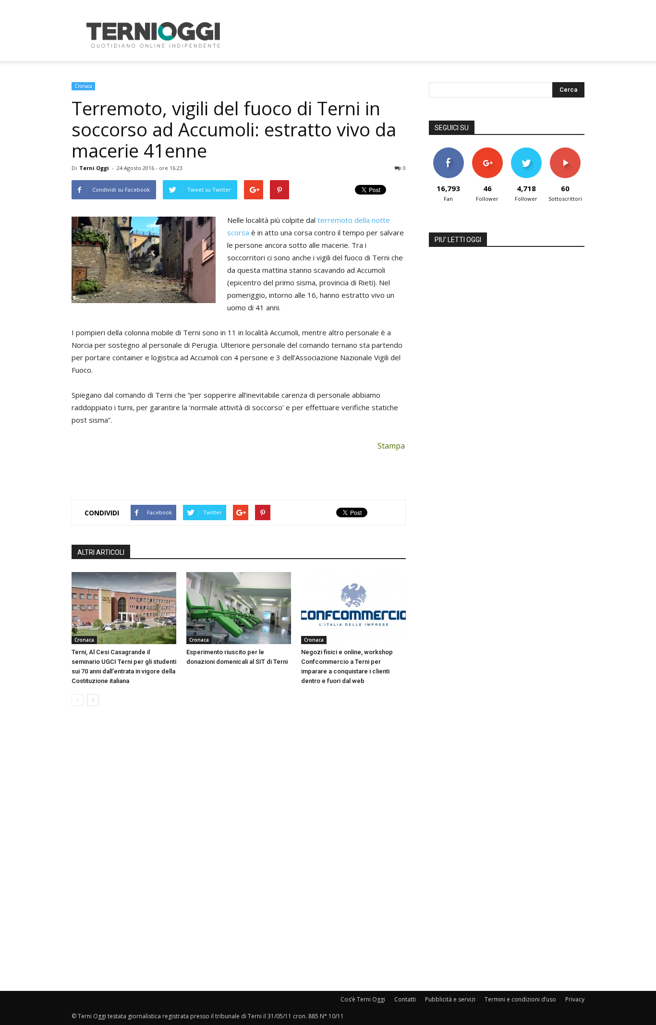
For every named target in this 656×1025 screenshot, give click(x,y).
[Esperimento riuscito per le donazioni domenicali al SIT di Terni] (238, 608)
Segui (487, 151)
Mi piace (449, 151)
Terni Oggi (94, 167)
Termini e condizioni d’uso (520, 999)
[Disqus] (239, 849)
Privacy (574, 999)
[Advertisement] (409, 35)
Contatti (405, 999)
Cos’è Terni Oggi (362, 999)
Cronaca (83, 86)
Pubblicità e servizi (450, 999)
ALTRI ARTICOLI (100, 552)
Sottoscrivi (565, 151)
